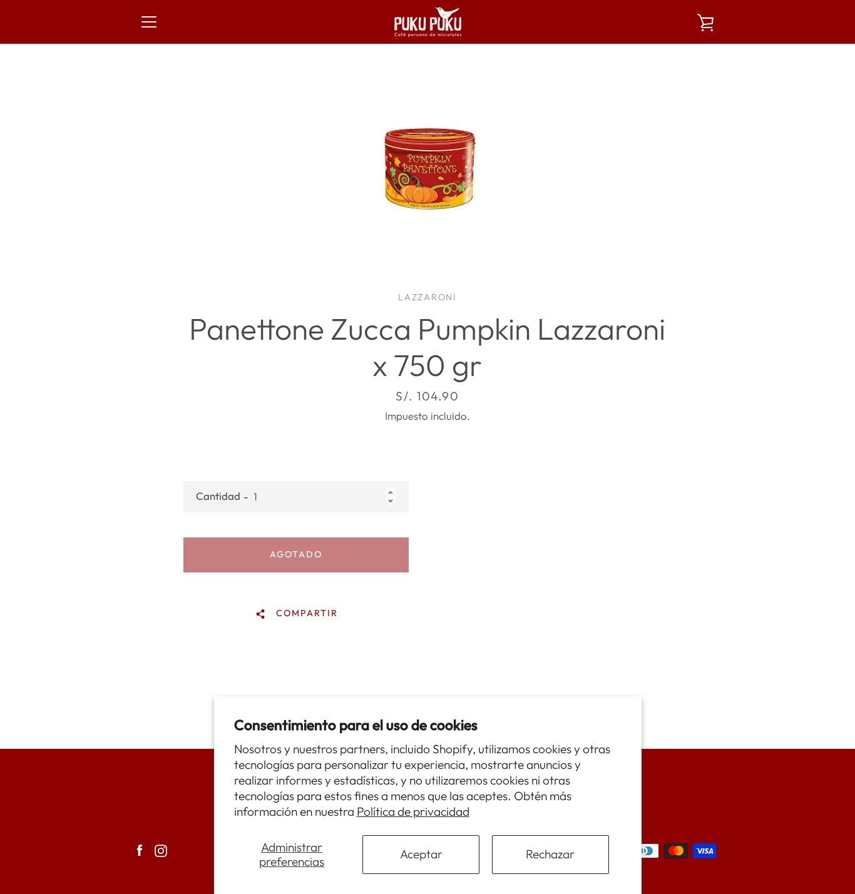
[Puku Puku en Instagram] (161, 848)
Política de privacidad (413, 811)
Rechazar (550, 853)
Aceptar (421, 853)
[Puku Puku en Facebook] (139, 848)
